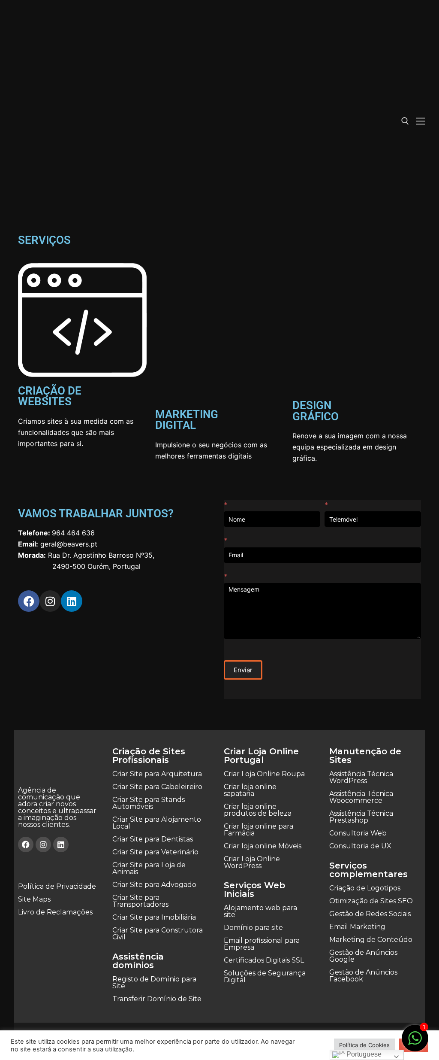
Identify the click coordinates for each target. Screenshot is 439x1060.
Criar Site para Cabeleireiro (157, 787)
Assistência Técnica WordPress (361, 777)
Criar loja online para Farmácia (258, 829)
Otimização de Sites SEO (371, 901)
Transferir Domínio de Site (156, 999)
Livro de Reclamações (55, 912)
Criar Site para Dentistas (152, 839)
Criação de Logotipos (364, 888)
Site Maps (34, 899)
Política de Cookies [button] (364, 1045)
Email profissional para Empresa (262, 943)
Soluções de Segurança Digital (265, 976)
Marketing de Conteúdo (370, 939)
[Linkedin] (71, 601)
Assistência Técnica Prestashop (361, 816)
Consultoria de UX (360, 846)
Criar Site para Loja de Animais (149, 868)
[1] (415, 1042)
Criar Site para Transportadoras (140, 900)
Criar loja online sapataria (250, 790)
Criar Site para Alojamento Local (156, 822)
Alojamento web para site (260, 911)
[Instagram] (50, 601)
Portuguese (363, 1054)
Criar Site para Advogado (154, 885)
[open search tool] (405, 121)
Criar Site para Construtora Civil (157, 933)
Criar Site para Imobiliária (154, 917)
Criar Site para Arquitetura (157, 774)
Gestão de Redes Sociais (370, 914)
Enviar (243, 670)
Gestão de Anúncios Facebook (363, 975)
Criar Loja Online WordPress (252, 862)
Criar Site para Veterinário (155, 852)
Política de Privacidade (57, 886)
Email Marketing (357, 927)
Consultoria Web (358, 833)
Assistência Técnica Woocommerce (361, 797)
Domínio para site (253, 927)
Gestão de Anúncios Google (363, 955)
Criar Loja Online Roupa (264, 774)
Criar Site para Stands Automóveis (148, 803)
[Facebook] (28, 601)
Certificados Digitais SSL (264, 960)
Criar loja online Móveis (262, 846)
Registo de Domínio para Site (154, 982)
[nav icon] (420, 121)
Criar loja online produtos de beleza (258, 809)
